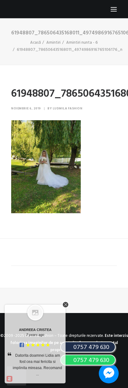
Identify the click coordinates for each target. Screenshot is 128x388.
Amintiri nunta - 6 (82, 42)
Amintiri (53, 42)
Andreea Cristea (35, 330)
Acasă (35, 42)
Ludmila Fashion (68, 108)
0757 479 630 (90, 360)
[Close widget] (65, 304)
